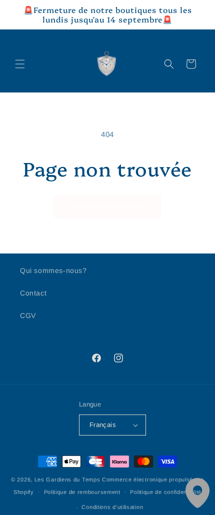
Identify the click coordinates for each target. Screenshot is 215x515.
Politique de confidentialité (166, 492)
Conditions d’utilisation (112, 507)
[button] (20, 64)
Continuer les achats (107, 206)
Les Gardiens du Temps (67, 479)
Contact (33, 293)
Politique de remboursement (82, 492)
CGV (28, 316)
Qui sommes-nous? (53, 270)
